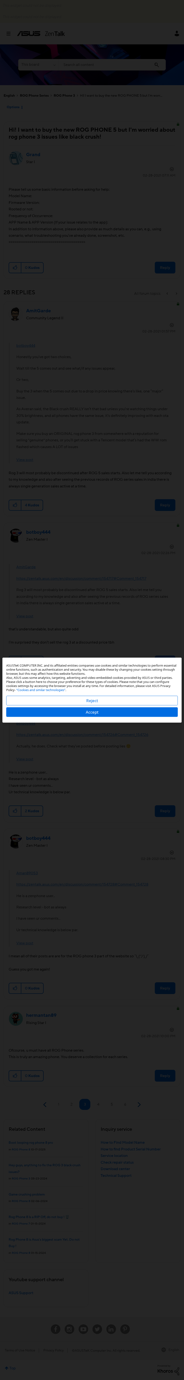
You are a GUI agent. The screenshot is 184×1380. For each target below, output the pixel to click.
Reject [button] (92, 700)
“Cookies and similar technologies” (40, 689)
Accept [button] (92, 712)
